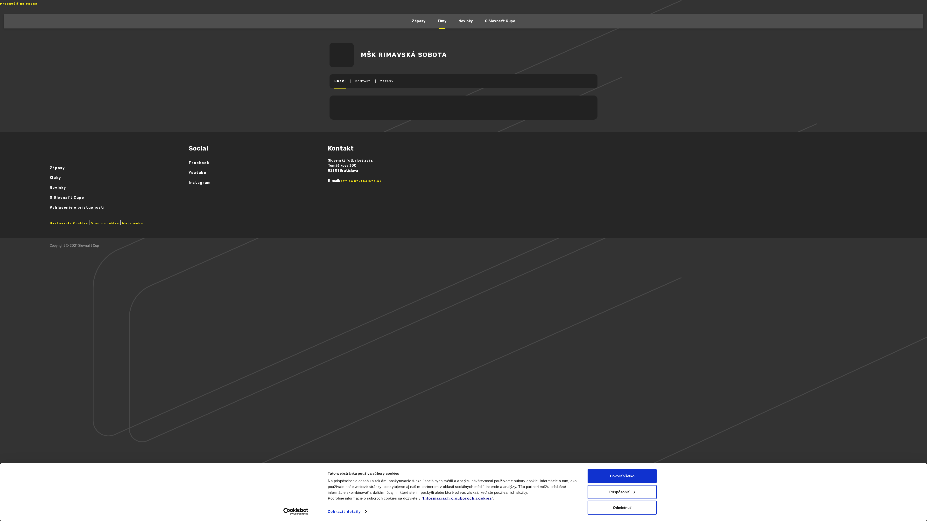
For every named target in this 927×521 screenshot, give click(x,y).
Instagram (200, 183)
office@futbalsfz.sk (361, 181)
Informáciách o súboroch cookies (457, 498)
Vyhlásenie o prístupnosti (77, 208)
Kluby (55, 178)
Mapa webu (132, 223)
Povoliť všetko (622, 476)
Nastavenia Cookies (69, 223)
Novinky (465, 21)
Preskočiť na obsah (18, 3)
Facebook (199, 163)
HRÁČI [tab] (340, 81)
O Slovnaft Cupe (500, 21)
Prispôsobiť (619, 492)
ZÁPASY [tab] (386, 81)
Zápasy (418, 21)
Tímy (441, 21)
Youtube (197, 173)
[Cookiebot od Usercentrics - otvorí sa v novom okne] (296, 511)
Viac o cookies (105, 223)
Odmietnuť (622, 508)
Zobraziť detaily (344, 511)
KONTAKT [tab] (363, 81)
